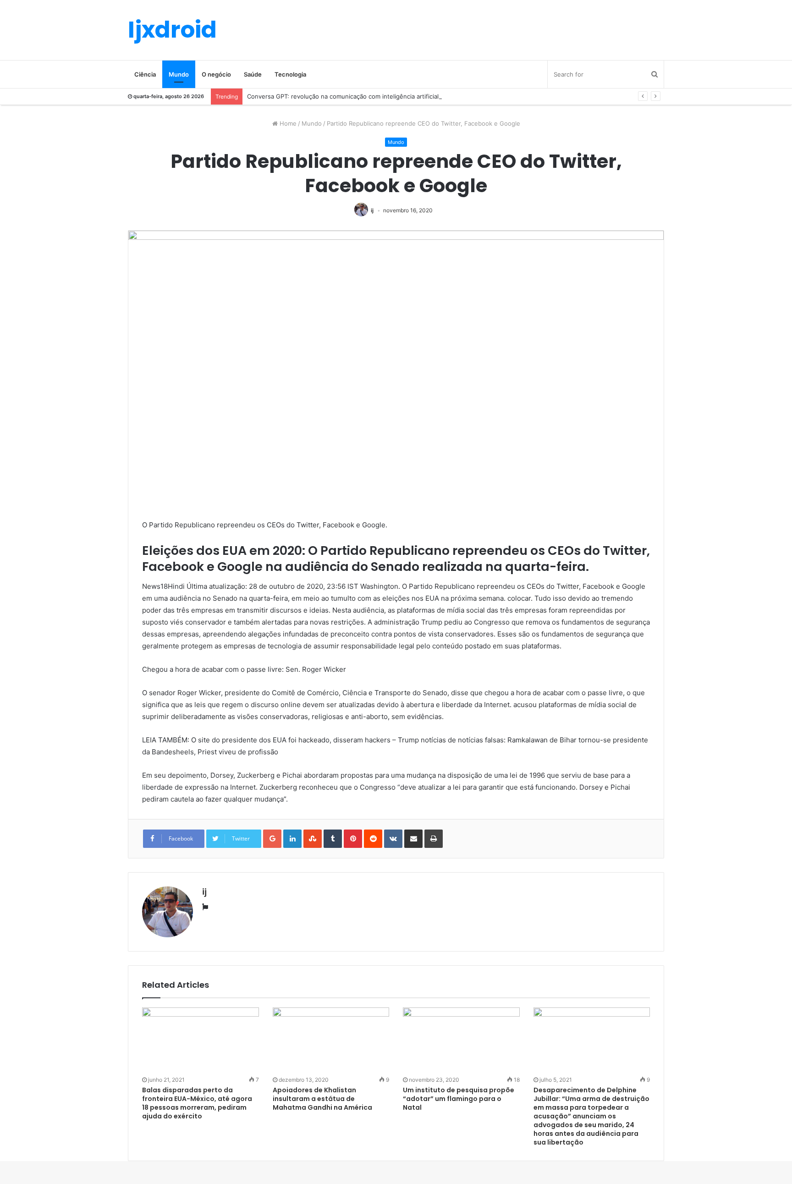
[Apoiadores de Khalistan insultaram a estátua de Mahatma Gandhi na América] (331, 1040)
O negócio (216, 74)
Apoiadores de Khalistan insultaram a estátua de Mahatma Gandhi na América (322, 1098)
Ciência (145, 74)
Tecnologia (290, 74)
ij (372, 210)
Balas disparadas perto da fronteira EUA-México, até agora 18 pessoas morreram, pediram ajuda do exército (197, 1103)
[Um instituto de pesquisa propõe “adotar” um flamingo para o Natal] (461, 1040)
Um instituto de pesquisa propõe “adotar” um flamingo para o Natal (458, 1098)
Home (287, 123)
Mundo (179, 74)
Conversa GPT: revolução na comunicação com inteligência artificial (343, 96)
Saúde (253, 74)
